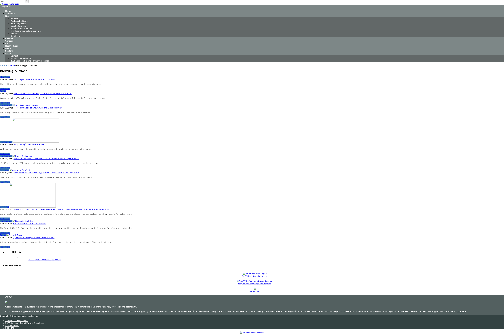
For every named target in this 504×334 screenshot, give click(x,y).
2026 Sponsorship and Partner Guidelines (29, 61)
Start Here (10, 13)
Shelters (9, 51)
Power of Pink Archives (21, 28)
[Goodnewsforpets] (9, 4)
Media (8, 48)
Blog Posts (15, 36)
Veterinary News (18, 23)
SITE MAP (10, 328)
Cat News (4, 170)
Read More (5, 89)
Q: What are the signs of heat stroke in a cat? (33, 238)
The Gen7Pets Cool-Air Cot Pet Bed (29, 223)
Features (14, 33)
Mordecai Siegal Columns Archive (25, 31)
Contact (14, 56)
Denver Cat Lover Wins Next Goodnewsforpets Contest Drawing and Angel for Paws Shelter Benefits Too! (62, 209)
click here (461, 311)
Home (8, 11)
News (7, 16)
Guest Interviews (18, 26)
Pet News (14, 18)
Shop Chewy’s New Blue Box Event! (30, 144)
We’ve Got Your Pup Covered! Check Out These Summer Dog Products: (46, 159)
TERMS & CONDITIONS (16, 321)
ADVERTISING (12, 326)
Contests (9, 41)
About (8, 53)
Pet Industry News (19, 21)
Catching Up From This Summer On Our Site (34, 79)
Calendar (9, 38)
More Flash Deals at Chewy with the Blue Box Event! (38, 108)
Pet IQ (8, 43)
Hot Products (11, 46)
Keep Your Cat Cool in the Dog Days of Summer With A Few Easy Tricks (46, 173)
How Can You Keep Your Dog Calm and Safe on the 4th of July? (43, 94)
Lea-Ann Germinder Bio (21, 58)
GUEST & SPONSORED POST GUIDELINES (44, 260)
